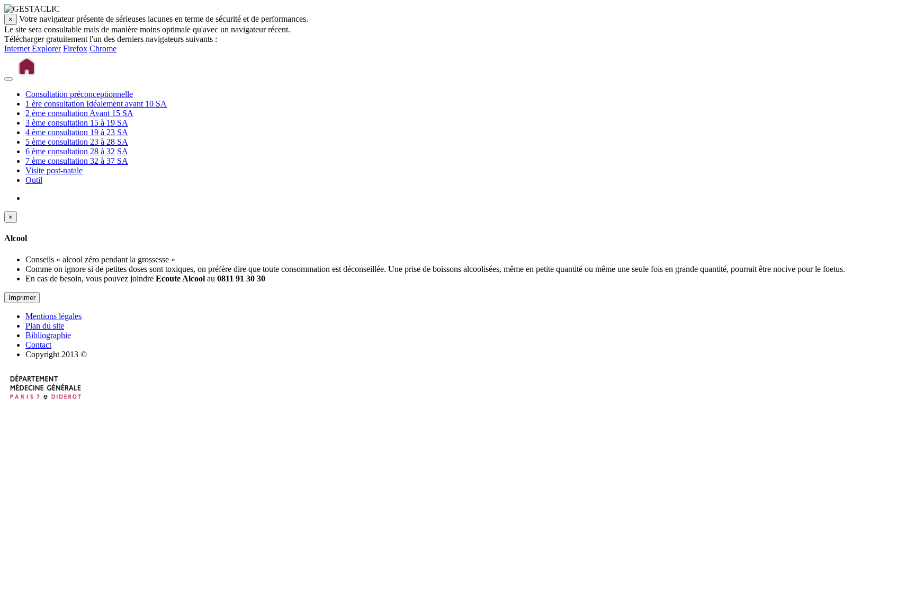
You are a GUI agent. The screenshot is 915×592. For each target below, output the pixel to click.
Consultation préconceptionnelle (79, 94)
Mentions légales (53, 316)
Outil (33, 179)
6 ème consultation (76, 151)
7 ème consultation (76, 160)
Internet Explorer (32, 48)
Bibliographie (48, 335)
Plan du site (44, 325)
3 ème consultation (76, 122)
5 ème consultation (76, 141)
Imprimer (21, 298)
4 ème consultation (76, 132)
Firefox (75, 48)
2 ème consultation (79, 113)
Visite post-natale (54, 170)
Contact (38, 344)
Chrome (102, 48)
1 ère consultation (96, 103)
